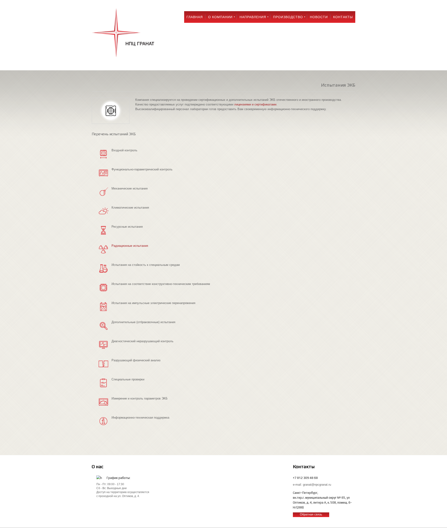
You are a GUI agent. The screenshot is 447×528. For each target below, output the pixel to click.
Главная (194, 17)
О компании (220, 17)
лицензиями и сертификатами (255, 104)
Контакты (343, 17)
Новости (319, 17)
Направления (253, 17)
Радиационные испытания (130, 245)
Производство (288, 17)
